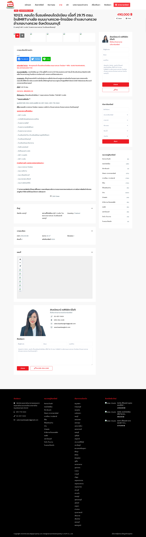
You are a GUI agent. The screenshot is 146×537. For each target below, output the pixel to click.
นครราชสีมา (78, 426)
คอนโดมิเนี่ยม (24, 11)
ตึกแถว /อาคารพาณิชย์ (109, 173)
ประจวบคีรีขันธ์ (79, 442)
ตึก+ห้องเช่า (105, 169)
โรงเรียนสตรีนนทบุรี (49, 27)
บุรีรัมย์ (77, 436)
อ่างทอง (77, 509)
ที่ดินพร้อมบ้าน (106, 188)
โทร (42, 368)
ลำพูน (76, 477)
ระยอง (77, 471)
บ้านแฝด (104, 197)
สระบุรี (77, 490)
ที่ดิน (103, 183)
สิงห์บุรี (77, 496)
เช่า (67, 4)
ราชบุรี (77, 474)
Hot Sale (51, 4)
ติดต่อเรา (107, 4)
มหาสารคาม (78, 464)
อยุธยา (77, 506)
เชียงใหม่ (77, 519)
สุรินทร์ (77, 503)
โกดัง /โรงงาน (106, 217)
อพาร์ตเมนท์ (105, 212)
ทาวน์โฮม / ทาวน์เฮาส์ (108, 178)
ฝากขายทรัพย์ (123, 4)
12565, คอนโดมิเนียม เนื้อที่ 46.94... (124, 413)
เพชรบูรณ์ (78, 525)
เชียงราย (77, 516)
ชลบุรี (76, 416)
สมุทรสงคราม (79, 484)
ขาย (60, 4)
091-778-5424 (21, 412)
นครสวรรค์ (78, 429)
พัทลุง (76, 452)
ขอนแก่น (77, 410)
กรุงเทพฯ (77, 403)
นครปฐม (77, 423)
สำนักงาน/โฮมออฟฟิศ (108, 202)
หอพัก (30, 11)
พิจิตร (76, 455)
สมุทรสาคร (78, 487)
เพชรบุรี (77, 522)
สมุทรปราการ (79, 480)
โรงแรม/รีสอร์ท (107, 221)
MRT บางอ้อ (24, 27)
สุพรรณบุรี (78, 500)
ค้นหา (115, 141)
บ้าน (103, 193)
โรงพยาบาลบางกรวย (35, 27)
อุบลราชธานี (78, 512)
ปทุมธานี (77, 439)
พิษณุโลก (77, 458)
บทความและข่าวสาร (80, 4)
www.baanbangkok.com (62, 327)
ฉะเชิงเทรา (78, 413)
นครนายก (78, 419)
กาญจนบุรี (78, 407)
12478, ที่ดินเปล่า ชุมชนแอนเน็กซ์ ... (124, 404)
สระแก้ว (77, 493)
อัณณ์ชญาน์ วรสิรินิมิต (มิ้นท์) (63, 309)
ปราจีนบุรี (78, 445)
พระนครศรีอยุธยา (80, 448)
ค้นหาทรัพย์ (39, 4)
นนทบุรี (17, 27)
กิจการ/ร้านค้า (106, 159)
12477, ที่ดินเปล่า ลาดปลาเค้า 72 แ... (124, 422)
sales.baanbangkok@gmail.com (65, 324)
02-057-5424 (59, 316)
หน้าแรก (28, 4)
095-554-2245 (59, 320)
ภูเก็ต (76, 461)
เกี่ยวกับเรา (96, 4)
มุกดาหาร (77, 468)
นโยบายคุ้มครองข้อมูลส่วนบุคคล (122, 534)
